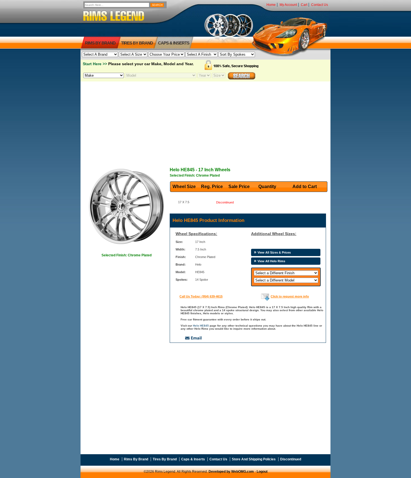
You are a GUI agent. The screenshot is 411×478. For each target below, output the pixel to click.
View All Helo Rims (271, 261)
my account (288, 5)
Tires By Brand (165, 459)
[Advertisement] (205, 120)
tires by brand (137, 43)
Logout (262, 472)
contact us (319, 5)
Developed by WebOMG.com (231, 472)
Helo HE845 (201, 325)
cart (304, 5)
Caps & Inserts (173, 43)
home (271, 5)
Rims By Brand (100, 43)
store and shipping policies (254, 459)
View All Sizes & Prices (274, 252)
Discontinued (290, 459)
